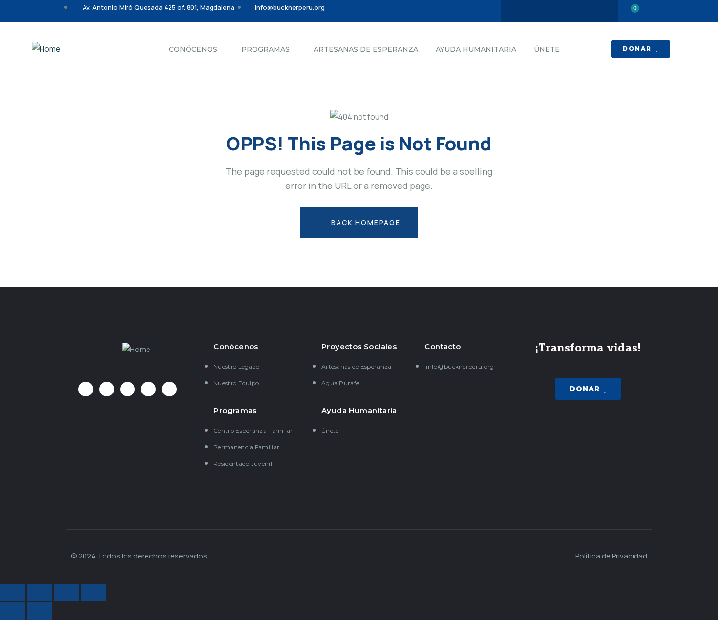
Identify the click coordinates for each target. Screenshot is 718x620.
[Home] (46, 49)
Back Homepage (365, 222)
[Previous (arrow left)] (12, 611)
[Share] (39, 592)
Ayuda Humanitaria (359, 410)
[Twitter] (540, 11)
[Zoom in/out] (93, 592)
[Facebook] (521, 11)
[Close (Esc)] (12, 592)
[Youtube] (578, 11)
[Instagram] (559, 11)
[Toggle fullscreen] (66, 592)
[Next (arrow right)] (39, 611)
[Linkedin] (597, 11)
